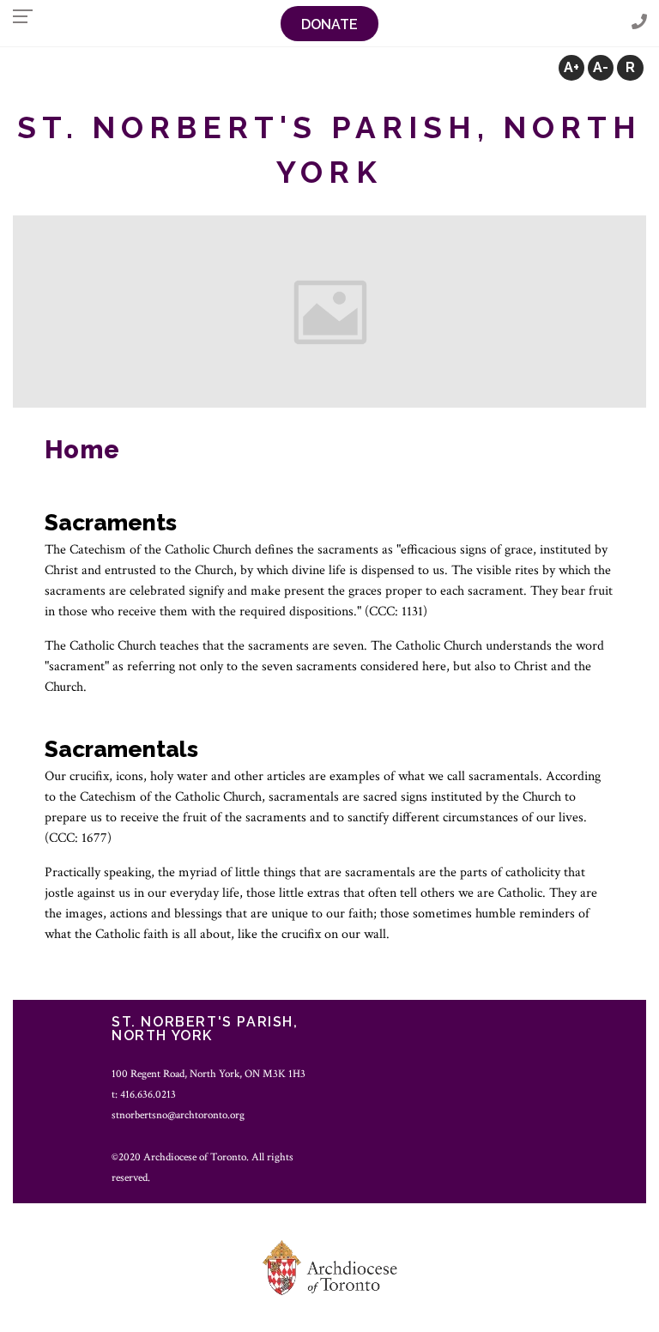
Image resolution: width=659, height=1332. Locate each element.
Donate (329, 24)
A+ (571, 67)
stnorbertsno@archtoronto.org (178, 1115)
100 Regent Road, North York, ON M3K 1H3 (208, 1074)
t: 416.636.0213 (144, 1094)
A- (600, 67)
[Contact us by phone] (639, 22)
